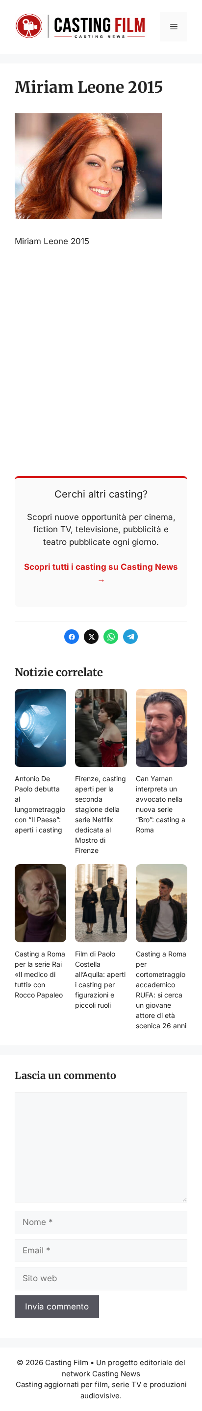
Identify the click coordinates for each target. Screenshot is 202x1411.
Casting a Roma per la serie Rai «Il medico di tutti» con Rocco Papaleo (40, 974)
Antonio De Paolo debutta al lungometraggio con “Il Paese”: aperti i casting (40, 804)
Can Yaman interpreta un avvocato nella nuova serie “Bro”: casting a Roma (160, 804)
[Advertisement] (101, 360)
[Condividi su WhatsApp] (110, 636)
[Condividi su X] (91, 636)
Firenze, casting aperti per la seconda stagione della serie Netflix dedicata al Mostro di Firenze (100, 814)
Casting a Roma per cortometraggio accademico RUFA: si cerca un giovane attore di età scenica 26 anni (161, 990)
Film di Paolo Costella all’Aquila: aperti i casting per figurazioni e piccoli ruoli (100, 979)
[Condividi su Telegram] (130, 636)
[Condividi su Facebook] (71, 636)
